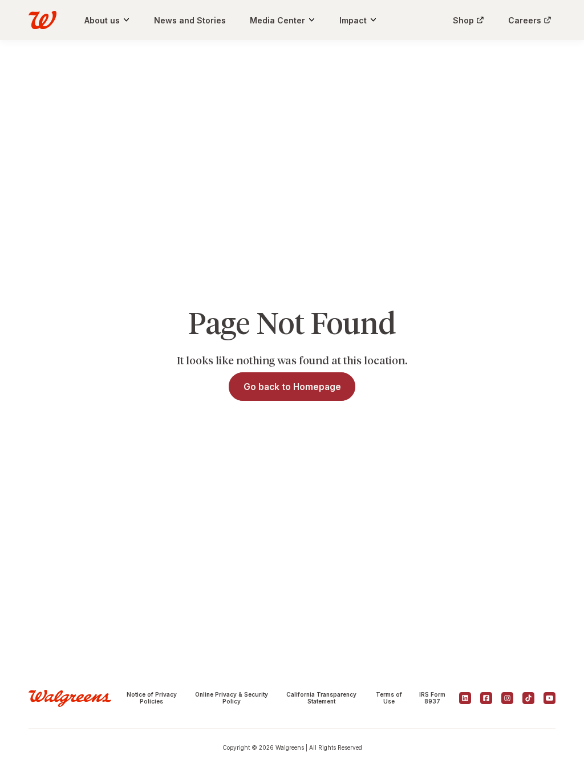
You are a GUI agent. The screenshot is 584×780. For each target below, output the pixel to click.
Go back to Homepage (292, 386)
